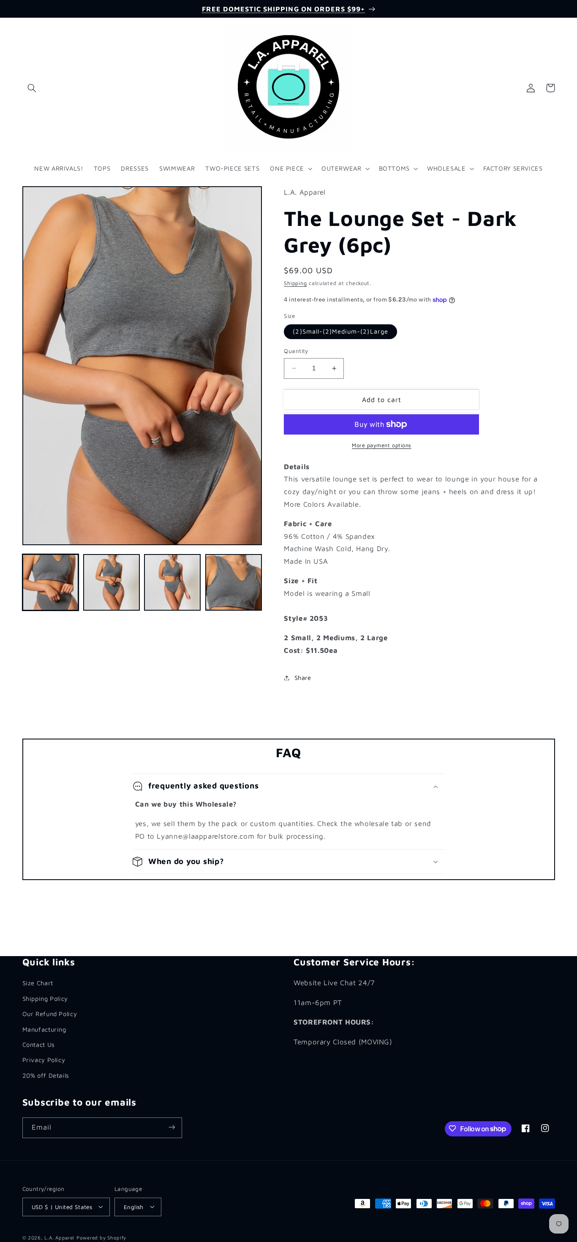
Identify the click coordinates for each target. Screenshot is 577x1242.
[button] (32, 88)
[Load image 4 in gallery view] (233, 582)
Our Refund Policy (49, 1013)
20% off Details (45, 1075)
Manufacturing (44, 1029)
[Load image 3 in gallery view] (172, 582)
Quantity (296, 351)
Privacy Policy (43, 1059)
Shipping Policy (45, 998)
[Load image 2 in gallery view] (111, 582)
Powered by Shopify (101, 1237)
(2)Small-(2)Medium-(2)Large (340, 331)
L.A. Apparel (59, 1237)
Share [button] (302, 677)
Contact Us (38, 1044)
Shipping (295, 283)
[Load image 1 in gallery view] (50, 582)
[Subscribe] (171, 1127)
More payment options (381, 445)
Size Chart (37, 983)
